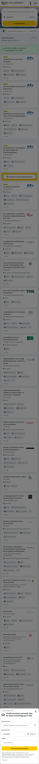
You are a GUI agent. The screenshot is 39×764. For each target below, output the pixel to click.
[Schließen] (35, 711)
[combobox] (18, 725)
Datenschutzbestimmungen (8, 754)
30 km (32, 734)
